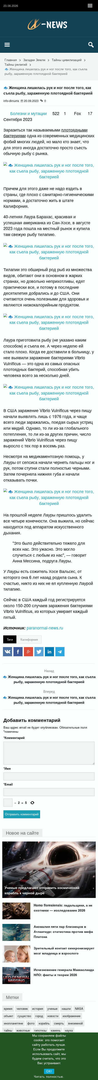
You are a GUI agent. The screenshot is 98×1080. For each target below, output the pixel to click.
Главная (11, 59)
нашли (66, 1008)
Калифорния (29, 639)
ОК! (49, 1071)
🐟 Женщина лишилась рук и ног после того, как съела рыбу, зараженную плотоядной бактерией (49, 679)
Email (8, 784)
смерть (59, 1023)
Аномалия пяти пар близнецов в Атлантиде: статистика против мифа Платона (63, 931)
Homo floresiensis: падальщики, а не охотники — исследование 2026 (63, 907)
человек (22, 1008)
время (8, 1008)
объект (8, 1016)
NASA (79, 1008)
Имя (7, 768)
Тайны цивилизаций (67, 59)
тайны (8, 1030)
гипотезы (40, 1030)
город (39, 1016)
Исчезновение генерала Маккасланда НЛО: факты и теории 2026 (64, 972)
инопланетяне (13, 1023)
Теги (10, 639)
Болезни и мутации (28, 113)
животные (23, 1030)
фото (30, 1023)
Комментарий (14, 737)
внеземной (75, 1023)
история (37, 1008)
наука (69, 1030)
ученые (52, 1008)
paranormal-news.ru (45, 628)
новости (52, 1016)
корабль (44, 1023)
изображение (71, 1016)
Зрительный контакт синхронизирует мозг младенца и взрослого (64, 950)
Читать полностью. (49, 1076)
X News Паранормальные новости (49, 24)
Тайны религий (16, 64)
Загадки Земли (34, 59)
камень (56, 1030)
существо (24, 1016)
